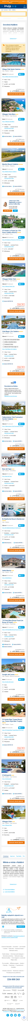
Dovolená (6, 9)
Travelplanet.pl (6, 1011)
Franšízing (12, 965)
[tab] (6, 856)
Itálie (10, 9)
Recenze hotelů (19, 948)
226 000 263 (13, 979)
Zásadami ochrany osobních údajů (9, 937)
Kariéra (22, 963)
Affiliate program (14, 963)
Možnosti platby (6, 958)
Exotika (5, 948)
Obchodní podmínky (8, 956)
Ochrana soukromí (7, 970)
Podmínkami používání (18, 936)
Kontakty (13, 967)
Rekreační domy (13, 950)
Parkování (11, 948)
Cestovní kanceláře (7, 946)
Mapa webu (14, 960)
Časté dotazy (5, 954)
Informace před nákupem (17, 954)
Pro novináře (5, 963)
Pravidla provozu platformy (13, 972)
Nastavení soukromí (18, 970)
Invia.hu (22, 1010)
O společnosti (19, 965)
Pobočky (5, 965)
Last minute (22, 946)
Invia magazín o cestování (18, 958)
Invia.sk (18, 1010)
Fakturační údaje (19, 956)
